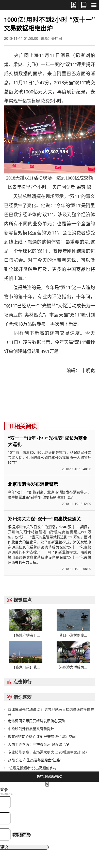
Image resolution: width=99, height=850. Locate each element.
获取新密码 (21, 835)
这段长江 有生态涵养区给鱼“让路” (34, 760)
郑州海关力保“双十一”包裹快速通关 (44, 519)
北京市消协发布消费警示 (33, 484)
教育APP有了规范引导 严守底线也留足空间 (42, 736)
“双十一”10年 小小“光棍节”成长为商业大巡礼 (47, 441)
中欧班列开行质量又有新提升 (31, 728)
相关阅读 (22, 426)
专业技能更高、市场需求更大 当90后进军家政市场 (48, 752)
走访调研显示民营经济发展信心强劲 (36, 720)
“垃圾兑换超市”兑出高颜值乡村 (32, 767)
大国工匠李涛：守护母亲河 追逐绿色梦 (38, 744)
